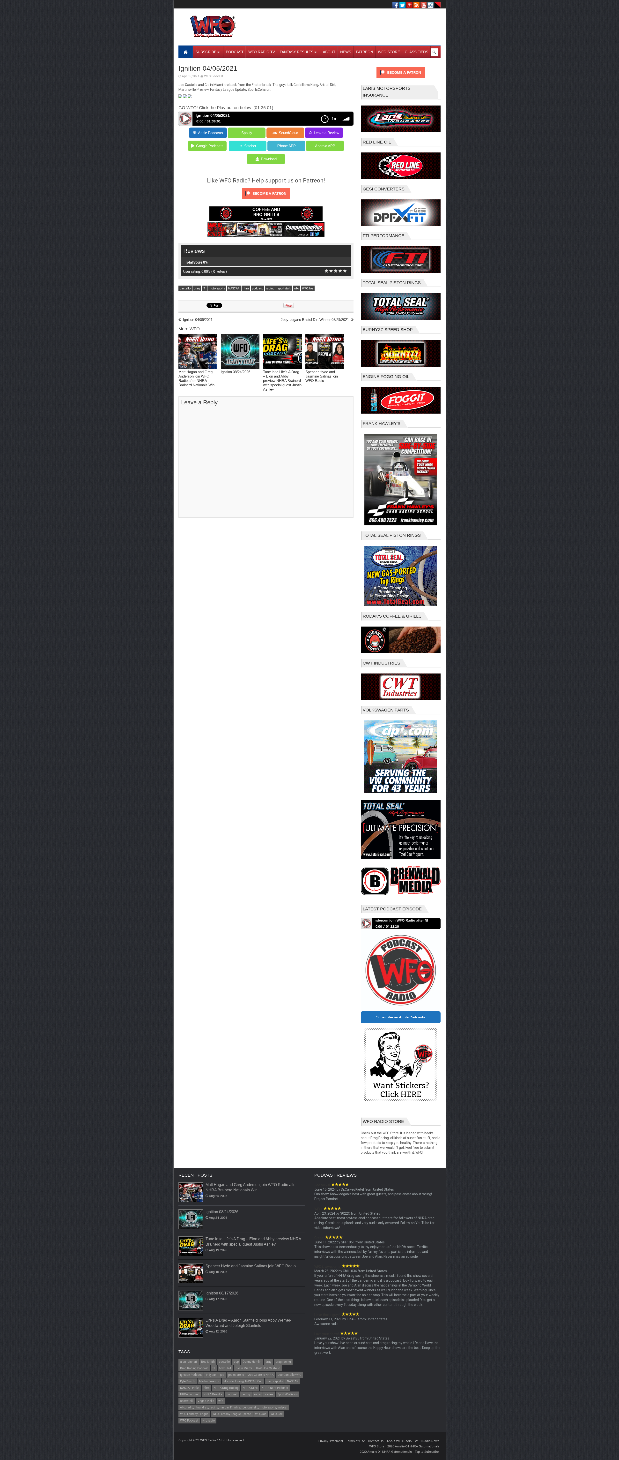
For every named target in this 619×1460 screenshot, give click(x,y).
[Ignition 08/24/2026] (240, 352)
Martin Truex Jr (209, 1381)
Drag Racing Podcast (194, 1368)
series (269, 1394)
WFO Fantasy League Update (232, 1414)
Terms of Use (355, 1441)
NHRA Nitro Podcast (275, 1388)
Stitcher (250, 146)
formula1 (225, 1368)
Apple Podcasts (210, 133)
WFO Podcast (213, 76)
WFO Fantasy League (194, 1414)
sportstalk (284, 288)
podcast (257, 288)
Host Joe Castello (268, 1368)
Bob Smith (208, 1361)
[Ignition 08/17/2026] (191, 1301)
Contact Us (375, 1441)
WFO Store (376, 1446)
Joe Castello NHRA (260, 1375)
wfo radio (208, 1420)
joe (222, 1375)
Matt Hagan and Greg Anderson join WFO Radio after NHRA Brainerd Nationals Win (196, 378)
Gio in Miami (244, 1368)
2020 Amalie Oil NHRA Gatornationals (413, 1446)
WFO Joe (277, 1414)
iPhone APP (286, 146)
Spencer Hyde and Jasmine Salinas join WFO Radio (321, 376)
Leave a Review (326, 133)
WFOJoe (307, 288)
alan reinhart (188, 1361)
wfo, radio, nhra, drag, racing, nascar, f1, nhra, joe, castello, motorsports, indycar (233, 1407)
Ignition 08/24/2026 (235, 372)
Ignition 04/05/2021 (198, 320)
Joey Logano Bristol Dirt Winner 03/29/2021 (315, 320)
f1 (204, 288)
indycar (211, 1375)
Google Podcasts (209, 146)
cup (236, 1361)
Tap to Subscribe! (427, 1451)
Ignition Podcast (191, 1375)
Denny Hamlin (252, 1361)
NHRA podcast (189, 1394)
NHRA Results (213, 1394)
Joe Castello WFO (290, 1375)
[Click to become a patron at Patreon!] (266, 200)
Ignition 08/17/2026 (222, 1293)
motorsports (217, 288)
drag (197, 288)
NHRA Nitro (250, 1388)
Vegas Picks (206, 1401)
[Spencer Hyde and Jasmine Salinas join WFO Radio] (324, 352)
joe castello (236, 1375)
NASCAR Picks (189, 1388)
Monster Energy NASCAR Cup (242, 1381)
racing (270, 288)
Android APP (325, 146)
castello (185, 288)
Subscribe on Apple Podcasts (400, 1017)
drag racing (283, 1361)
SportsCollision (288, 1394)
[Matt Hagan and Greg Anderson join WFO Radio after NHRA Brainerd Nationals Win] (197, 352)
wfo (296, 288)
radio (257, 1394)
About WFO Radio (399, 1441)
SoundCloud (288, 133)
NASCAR (234, 288)
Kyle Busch (187, 1381)
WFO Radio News (427, 1441)
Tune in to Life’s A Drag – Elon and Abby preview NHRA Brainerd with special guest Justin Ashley (282, 380)
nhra (246, 288)
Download (269, 159)
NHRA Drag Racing (226, 1388)
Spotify (246, 133)
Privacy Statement (330, 1441)
